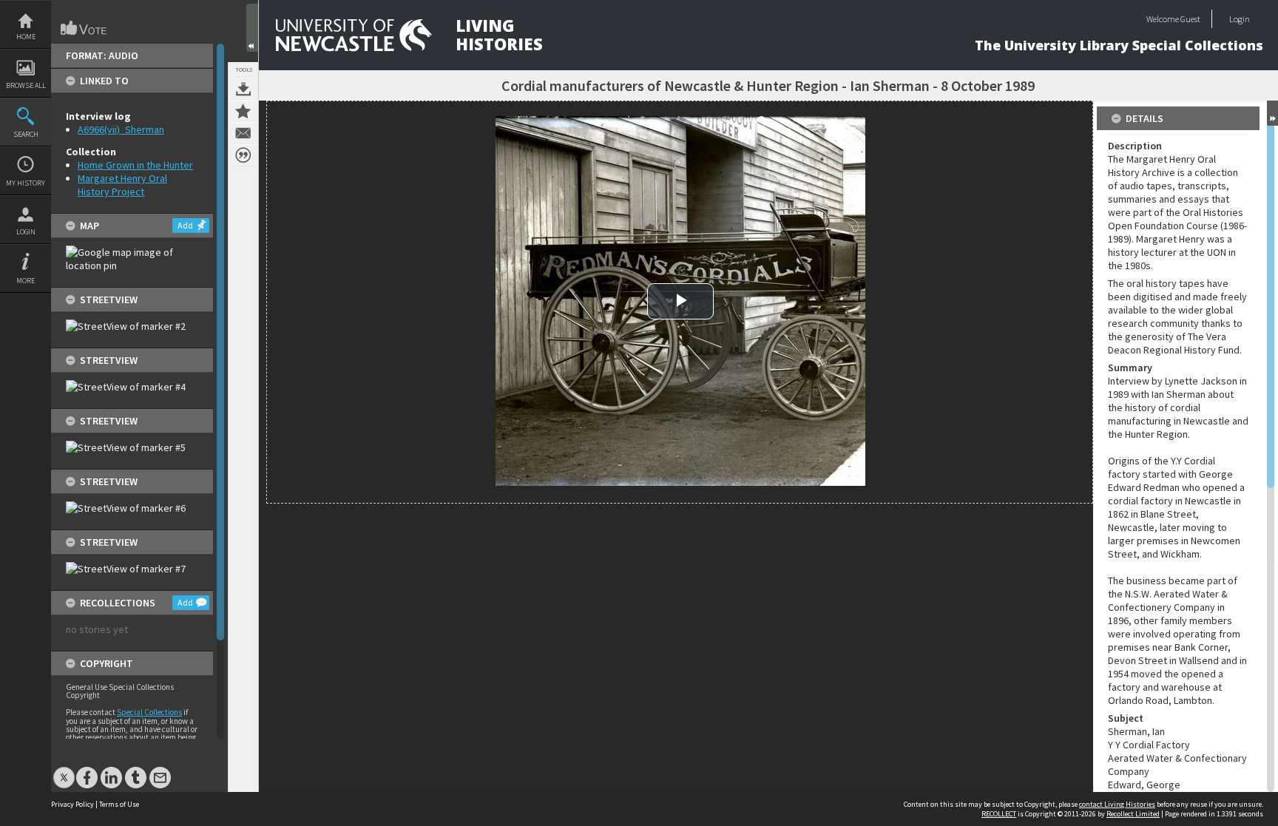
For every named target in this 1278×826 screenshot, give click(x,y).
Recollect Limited (1133, 814)
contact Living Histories (1117, 804)
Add (185, 225)
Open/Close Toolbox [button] (252, 28)
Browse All (26, 85)
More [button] (25, 280)
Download (243, 89)
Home (26, 36)
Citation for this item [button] (243, 155)
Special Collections (149, 712)
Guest (1190, 18)
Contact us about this (243, 133)
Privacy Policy (72, 804)
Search (25, 134)
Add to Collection (243, 111)
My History (25, 183)
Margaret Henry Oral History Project (122, 185)
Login (26, 232)
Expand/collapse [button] (1272, 113)
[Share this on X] (64, 770)
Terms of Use (119, 804)
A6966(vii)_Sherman (121, 129)
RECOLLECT (998, 814)
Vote (84, 28)
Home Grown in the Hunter (135, 165)
